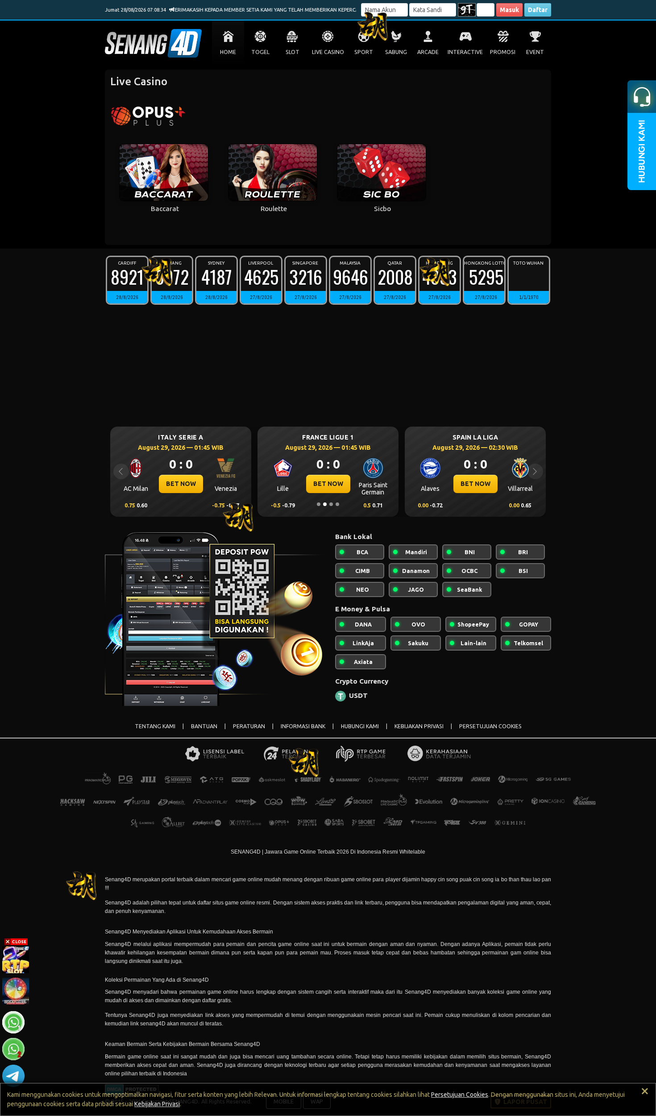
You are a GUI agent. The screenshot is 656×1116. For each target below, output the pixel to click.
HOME (228, 52)
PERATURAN (249, 726)
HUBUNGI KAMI (360, 726)
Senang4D (118, 903)
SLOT (292, 52)
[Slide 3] (331, 504)
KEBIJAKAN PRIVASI (419, 726)
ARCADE (428, 52)
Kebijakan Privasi (157, 1104)
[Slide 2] (325, 504)
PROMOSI (502, 52)
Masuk (509, 9)
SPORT (363, 52)
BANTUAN (204, 726)
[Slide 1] (318, 504)
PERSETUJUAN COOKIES (490, 726)
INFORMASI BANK (303, 726)
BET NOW (181, 483)
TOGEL (260, 52)
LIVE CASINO (328, 52)
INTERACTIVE (465, 52)
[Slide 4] (337, 504)
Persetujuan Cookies (459, 1094)
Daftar (538, 9)
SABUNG (396, 52)
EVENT (535, 52)
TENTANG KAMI (155, 726)
